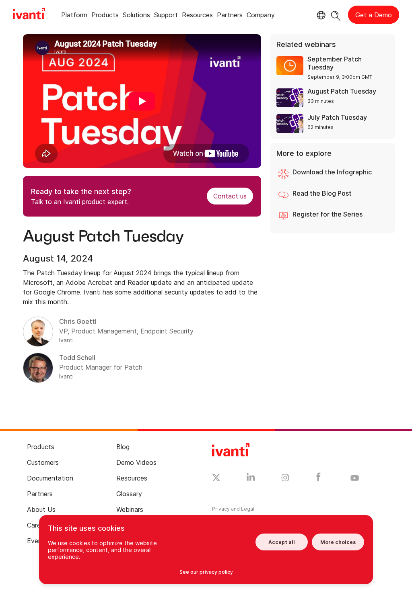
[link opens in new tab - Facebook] (318, 479)
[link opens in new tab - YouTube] (354, 478)
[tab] (74, 16)
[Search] (335, 14)
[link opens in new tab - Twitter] (216, 478)
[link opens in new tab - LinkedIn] (251, 479)
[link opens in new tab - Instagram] (285, 479)
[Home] (29, 15)
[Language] (319, 15)
